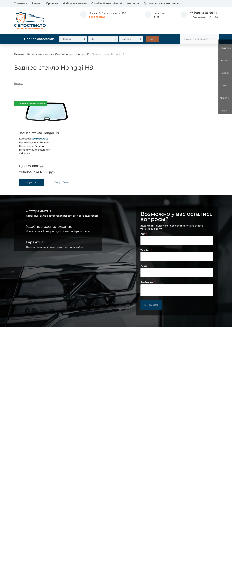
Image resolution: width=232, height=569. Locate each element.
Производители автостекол (161, 3)
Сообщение (147, 282)
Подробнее (61, 182)
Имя (143, 234)
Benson (18, 83)
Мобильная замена (74, 3)
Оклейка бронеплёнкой (106, 3)
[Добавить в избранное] (71, 104)
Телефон (145, 250)
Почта (143, 266)
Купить (31, 182)
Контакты (133, 3)
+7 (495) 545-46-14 (203, 13)
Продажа (52, 3)
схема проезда (97, 17)
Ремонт (37, 3)
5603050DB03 (39, 138)
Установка (20, 3)
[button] (154, 15)
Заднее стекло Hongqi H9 (39, 133)
